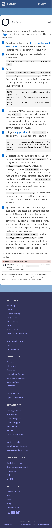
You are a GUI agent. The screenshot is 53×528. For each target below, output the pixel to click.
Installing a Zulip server (17, 446)
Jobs (9, 499)
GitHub (10, 478)
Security (10, 325)
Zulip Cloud (12, 317)
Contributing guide (15, 463)
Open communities (15, 397)
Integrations (12, 329)
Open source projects (16, 378)
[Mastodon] (8, 512)
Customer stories (14, 393)
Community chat (14, 418)
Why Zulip (11, 305)
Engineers (11, 385)
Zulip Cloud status (15, 434)
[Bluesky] (18, 512)
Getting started (14, 410)
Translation (12, 471)
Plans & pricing (13, 313)
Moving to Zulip (13, 442)
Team (9, 491)
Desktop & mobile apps (17, 333)
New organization (15, 341)
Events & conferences (16, 374)
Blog (9, 503)
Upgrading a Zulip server (17, 450)
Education (11, 366)
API (8, 475)
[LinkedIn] (13, 512)
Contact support (14, 422)
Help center (12, 414)
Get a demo (12, 426)
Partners (10, 430)
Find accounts (13, 349)
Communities (13, 382)
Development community (18, 467)
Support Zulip (13, 507)
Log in (9, 345)
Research (11, 370)
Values (9, 495)
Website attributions (41, 525)
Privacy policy (25, 525)
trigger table (21, 132)
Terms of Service (10, 525)
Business (10, 362)
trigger (5, 34)
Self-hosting (12, 321)
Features (10, 309)
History (17, 491)
